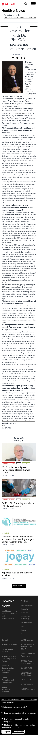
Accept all (6, 732)
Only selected (18, 732)
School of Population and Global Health (8, 680)
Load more (17, 586)
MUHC (4, 425)
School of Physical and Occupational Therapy (9, 658)
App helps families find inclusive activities (17, 573)
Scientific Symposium (17, 113)
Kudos (18, 464)
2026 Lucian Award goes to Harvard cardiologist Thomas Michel (16, 470)
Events (23, 634)
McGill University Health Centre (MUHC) (27, 646)
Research (26, 464)
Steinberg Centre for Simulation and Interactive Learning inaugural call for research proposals (18, 539)
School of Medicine (9, 644)
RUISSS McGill (27, 668)
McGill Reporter (27, 684)
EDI (22, 626)
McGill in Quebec (27, 622)
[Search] (25, 4)
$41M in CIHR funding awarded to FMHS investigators (18, 504)
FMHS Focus (26, 679)
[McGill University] (9, 4)
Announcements (8, 464)
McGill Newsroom (28, 689)
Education (24, 609)
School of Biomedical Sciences (6, 689)
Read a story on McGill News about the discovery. (18, 421)
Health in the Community (25, 617)
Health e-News (13, 10)
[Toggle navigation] (33, 3)
